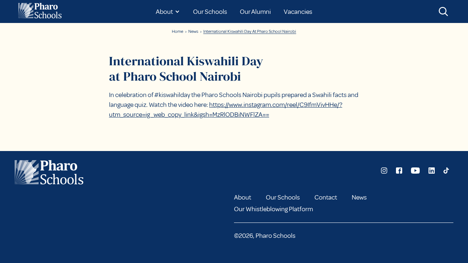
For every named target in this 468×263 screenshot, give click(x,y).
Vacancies (298, 12)
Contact (325, 197)
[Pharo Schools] (41, 11)
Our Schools (210, 12)
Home (177, 31)
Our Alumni (255, 12)
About (242, 197)
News (193, 31)
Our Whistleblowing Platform (273, 209)
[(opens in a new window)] (384, 170)
